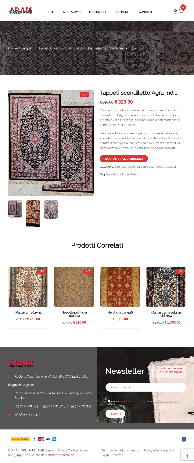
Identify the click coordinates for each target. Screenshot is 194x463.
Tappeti (27, 48)
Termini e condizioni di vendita (120, 450)
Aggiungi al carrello (124, 158)
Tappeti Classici (49, 48)
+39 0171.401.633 (26, 406)
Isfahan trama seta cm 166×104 (166, 314)
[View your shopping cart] (181, 12)
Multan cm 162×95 (28, 312)
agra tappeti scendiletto (122, 174)
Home (13, 48)
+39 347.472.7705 (53, 406)
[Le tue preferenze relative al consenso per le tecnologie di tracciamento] (187, 456)
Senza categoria (142, 166)
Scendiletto (74, 48)
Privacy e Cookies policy (159, 450)
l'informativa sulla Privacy (132, 401)
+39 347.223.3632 (81, 406)
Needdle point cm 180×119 (74, 314)
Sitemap (118, 455)
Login (105, 455)
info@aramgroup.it (27, 414)
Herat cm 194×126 (120, 312)
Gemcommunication (59, 455)
